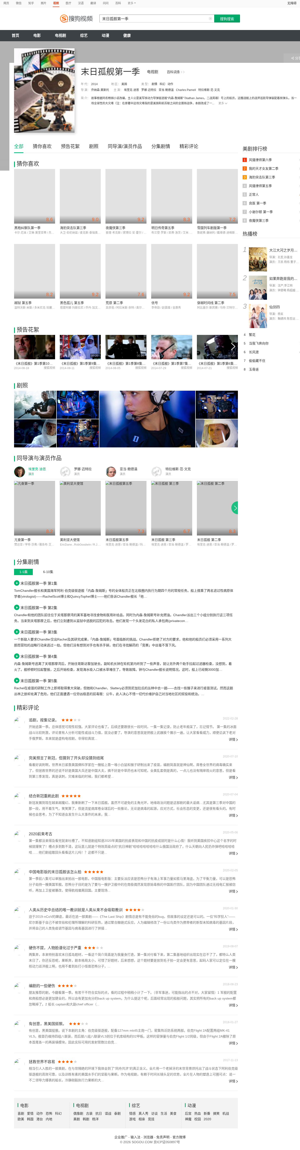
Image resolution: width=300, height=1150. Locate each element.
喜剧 (21, 1113)
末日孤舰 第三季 (163, 540)
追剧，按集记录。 (44, 720)
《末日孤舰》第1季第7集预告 (173, 363)
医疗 (68, 3)
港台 (39, 1119)
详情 (232, 739)
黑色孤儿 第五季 (72, 303)
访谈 (154, 1113)
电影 (37, 35)
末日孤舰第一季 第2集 (38, 608)
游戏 (132, 1119)
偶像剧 (78, 1113)
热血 (197, 1113)
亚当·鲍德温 (166, 90)
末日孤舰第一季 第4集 (38, 656)
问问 (106, 3)
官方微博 (179, 1137)
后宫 (188, 1113)
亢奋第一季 (22, 540)
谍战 (108, 1113)
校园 (197, 1119)
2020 (207, 1119)
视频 (56, 3)
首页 (15, 35)
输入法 (135, 1137)
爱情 (30, 1113)
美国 (124, 84)
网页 (6, 3)
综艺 (84, 35)
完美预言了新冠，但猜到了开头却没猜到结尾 (66, 758)
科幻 (162, 84)
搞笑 (216, 1113)
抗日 (98, 1113)
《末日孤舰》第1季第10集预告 (36, 363)
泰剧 (117, 1113)
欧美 (21, 1119)
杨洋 (95, 1119)
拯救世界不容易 (42, 1062)
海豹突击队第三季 (73, 228)
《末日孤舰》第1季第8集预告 (127, 363)
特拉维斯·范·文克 (209, 90)
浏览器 (148, 1137)
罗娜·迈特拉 (148, 90)
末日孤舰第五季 (117, 540)
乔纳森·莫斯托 (100, 90)
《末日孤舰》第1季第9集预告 (81, 363)
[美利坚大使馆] (80, 508)
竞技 (151, 1119)
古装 (89, 1113)
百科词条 (173, 72)
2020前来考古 (40, 834)
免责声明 (162, 1137)
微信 (19, 3)
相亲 (142, 1119)
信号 (154, 303)
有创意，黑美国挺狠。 (47, 1024)
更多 (221, 103)
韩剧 (86, 1119)
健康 (127, 35)
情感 (132, 1113)
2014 (94, 84)
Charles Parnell (186, 90)
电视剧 (60, 35)
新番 (207, 1113)
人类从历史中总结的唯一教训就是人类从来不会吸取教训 (76, 910)
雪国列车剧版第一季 (212, 228)
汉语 (81, 3)
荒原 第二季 (114, 303)
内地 (49, 1119)
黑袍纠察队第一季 (27, 228)
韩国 (30, 1119)
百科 (118, 3)
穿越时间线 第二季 (210, 303)
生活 (164, 1113)
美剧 (76, 1119)
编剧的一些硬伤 (42, 986)
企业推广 (121, 1137)
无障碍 (291, 3)
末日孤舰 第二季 (209, 540)
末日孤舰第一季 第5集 (38, 681)
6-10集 (48, 572)
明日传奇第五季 (162, 228)
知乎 (31, 3)
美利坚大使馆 (70, 540)
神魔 (188, 1119)
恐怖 (49, 1113)
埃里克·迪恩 (131, 90)
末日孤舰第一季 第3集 (38, 632)
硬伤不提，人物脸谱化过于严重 (55, 948)
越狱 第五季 (23, 303)
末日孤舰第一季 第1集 (38, 583)
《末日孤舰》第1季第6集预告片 (220, 363)
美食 (173, 1113)
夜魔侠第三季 (115, 228)
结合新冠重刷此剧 (44, 796)
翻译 (93, 3)
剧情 (154, 84)
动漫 (105, 35)
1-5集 (23, 572)
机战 (225, 1113)
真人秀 (143, 1113)
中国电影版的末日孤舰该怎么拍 (55, 872)
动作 (170, 84)
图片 (43, 3)
